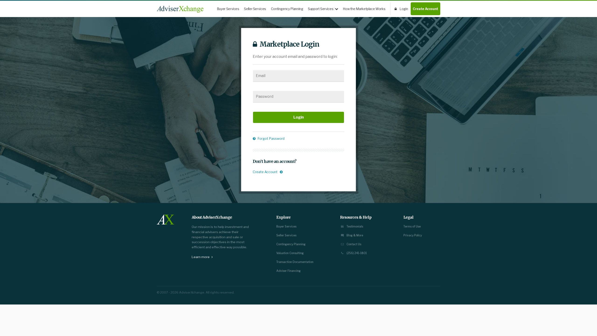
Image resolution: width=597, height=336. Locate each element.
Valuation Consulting (290, 253)
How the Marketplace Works (364, 9)
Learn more (201, 257)
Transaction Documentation (294, 262)
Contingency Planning (287, 9)
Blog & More (354, 235)
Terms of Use (412, 226)
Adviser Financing (288, 271)
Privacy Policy (412, 235)
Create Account (425, 9)
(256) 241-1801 (356, 253)
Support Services (321, 9)
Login (403, 9)
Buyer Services (228, 9)
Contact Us (353, 244)
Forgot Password (271, 138)
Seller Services (255, 9)
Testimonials (354, 226)
